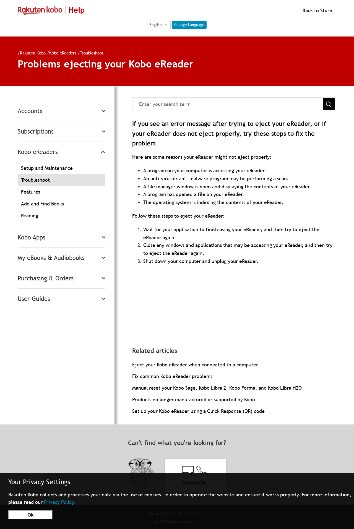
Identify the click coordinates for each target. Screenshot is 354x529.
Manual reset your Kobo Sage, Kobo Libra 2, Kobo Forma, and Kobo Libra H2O (217, 388)
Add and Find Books (42, 203)
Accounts (30, 111)
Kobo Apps (31, 237)
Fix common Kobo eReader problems (172, 376)
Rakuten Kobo (33, 53)
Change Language (189, 24)
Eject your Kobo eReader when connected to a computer (195, 364)
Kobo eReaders (62, 53)
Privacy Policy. (60, 502)
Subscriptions (36, 131)
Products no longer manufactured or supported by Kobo (193, 399)
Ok (30, 515)
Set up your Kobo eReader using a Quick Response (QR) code (198, 411)
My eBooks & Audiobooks (51, 258)
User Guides (34, 299)
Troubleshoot (91, 53)
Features (30, 192)
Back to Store (316, 10)
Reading (29, 215)
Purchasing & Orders (46, 278)
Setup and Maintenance (47, 168)
